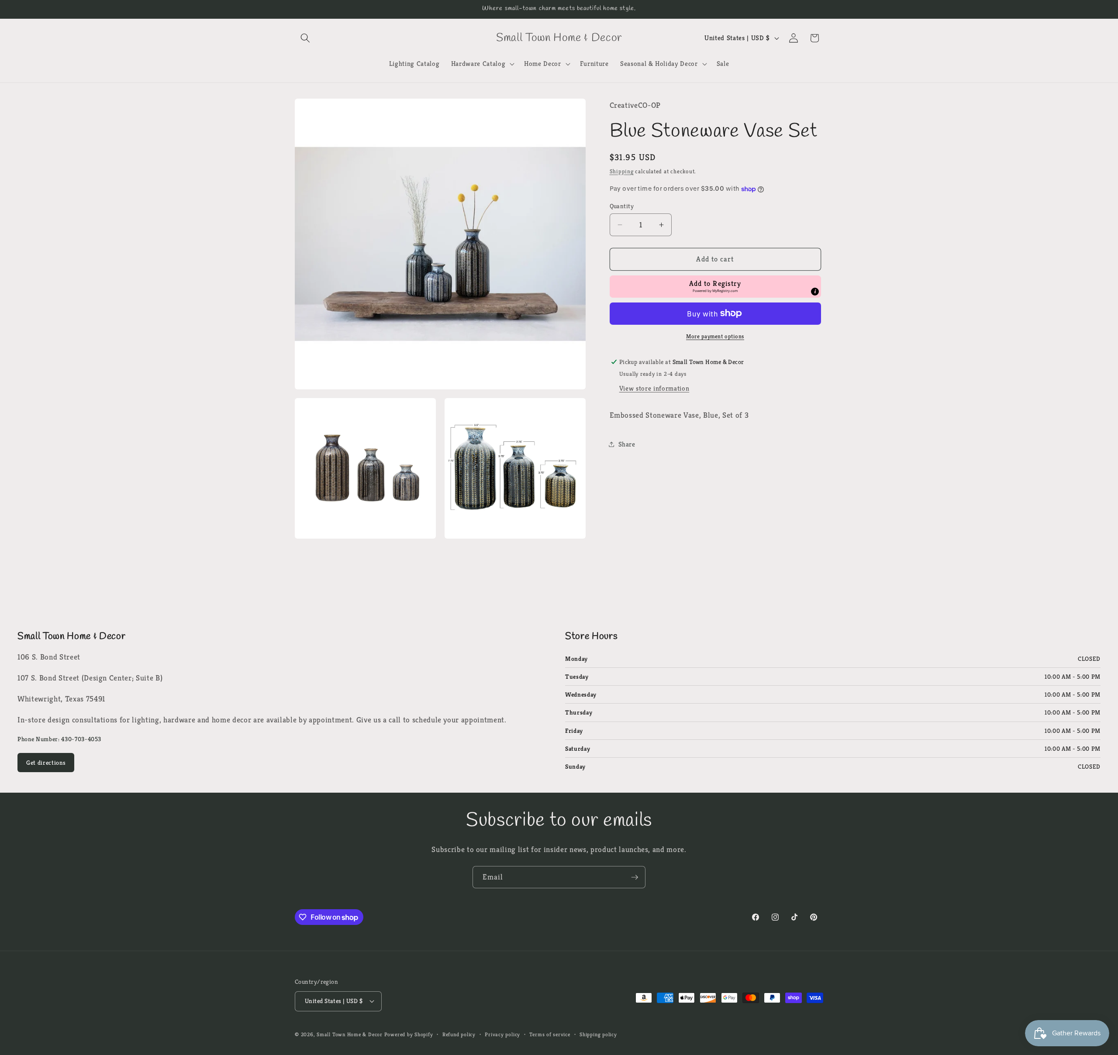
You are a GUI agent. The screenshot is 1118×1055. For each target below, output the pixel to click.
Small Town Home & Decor (350, 1034)
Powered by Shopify (408, 1034)
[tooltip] (815, 292)
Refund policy (459, 1034)
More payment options (715, 336)
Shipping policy (598, 1034)
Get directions (46, 762)
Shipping (622, 171)
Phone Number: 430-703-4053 (59, 739)
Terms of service (549, 1034)
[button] (305, 37)
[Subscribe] (634, 877)
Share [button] (626, 444)
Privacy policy (502, 1034)
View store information (654, 388)
